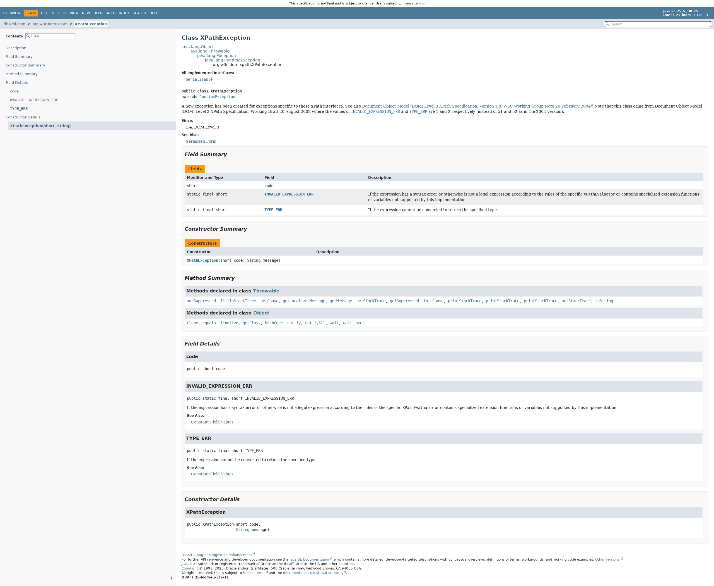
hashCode (274, 323)
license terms (413, 3)
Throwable (266, 291)
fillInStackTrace (238, 301)
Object (261, 313)
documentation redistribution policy (313, 573)
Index (124, 13)
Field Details (17, 82)
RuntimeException (217, 96)
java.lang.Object (198, 46)
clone (192, 323)
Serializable (199, 79)
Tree (55, 13)
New (86, 13)
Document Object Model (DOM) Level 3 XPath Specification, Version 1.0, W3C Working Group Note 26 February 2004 (476, 106)
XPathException (91, 24)
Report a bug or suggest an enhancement (217, 555)
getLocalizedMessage (304, 301)
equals (209, 323)
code (14, 91)
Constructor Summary (25, 65)
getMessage (341, 301)
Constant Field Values (212, 422)
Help (153, 13)
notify (294, 323)
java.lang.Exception (216, 55)
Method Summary (22, 74)
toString (604, 301)
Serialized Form (201, 141)
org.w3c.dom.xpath (50, 24)
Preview (71, 13)
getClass (251, 323)
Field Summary (19, 56)
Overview (12, 13)
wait (334, 323)
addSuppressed (201, 301)
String (253, 260)
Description (16, 48)
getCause (269, 301)
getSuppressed (404, 301)
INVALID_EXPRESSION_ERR (34, 100)
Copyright (190, 568)
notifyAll (315, 323)
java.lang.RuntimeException (232, 60)
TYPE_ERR (19, 108)
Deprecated (104, 13)
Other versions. (608, 559)
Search (139, 13)
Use (44, 13)
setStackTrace (576, 301)
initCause (433, 301)
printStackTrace (464, 301)
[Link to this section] (231, 154)
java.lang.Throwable (209, 51)
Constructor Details (23, 117)
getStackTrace (370, 301)
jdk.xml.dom (14, 24)
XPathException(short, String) (40, 126)
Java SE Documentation (309, 559)
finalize (229, 323)
